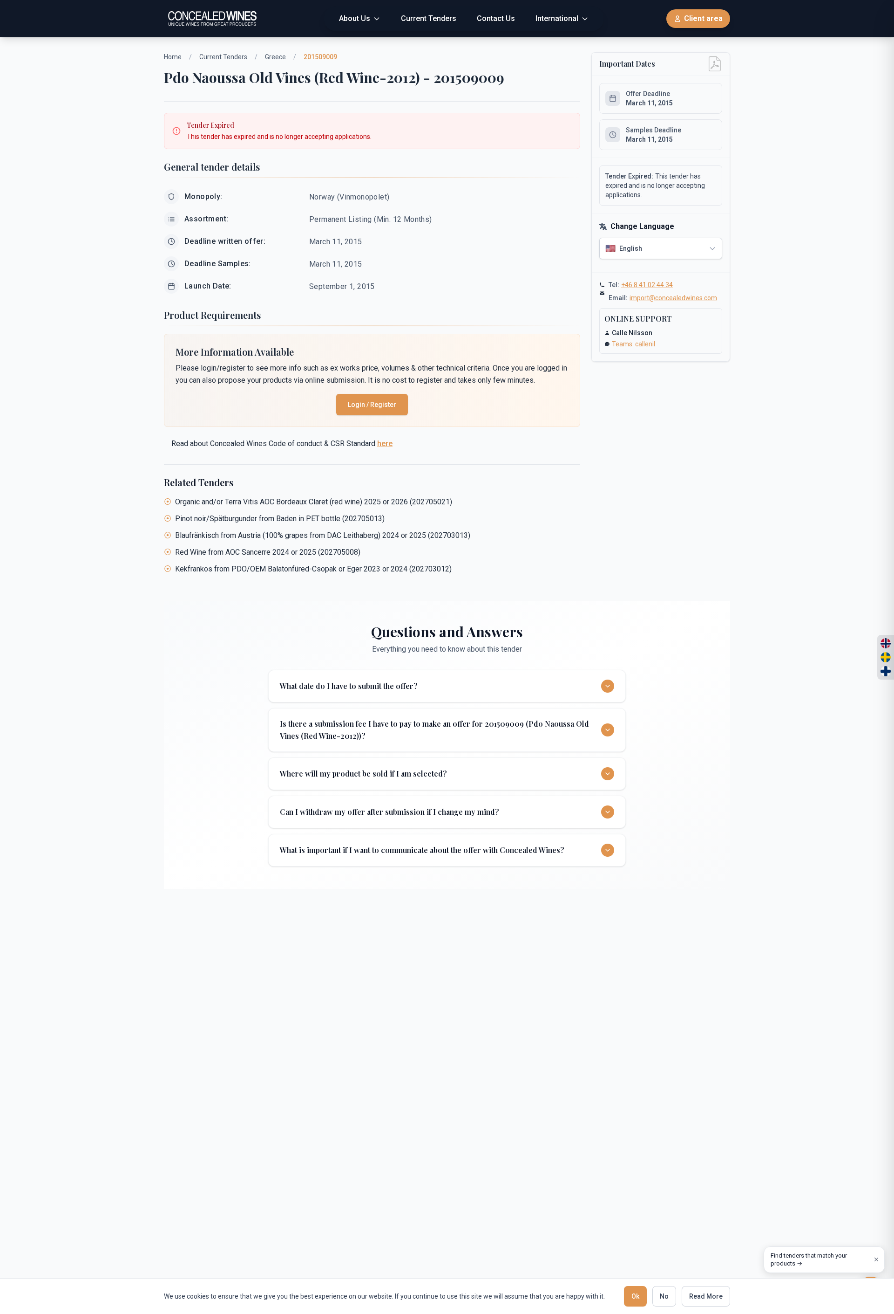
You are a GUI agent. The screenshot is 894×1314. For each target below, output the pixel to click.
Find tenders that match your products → (809, 1259)
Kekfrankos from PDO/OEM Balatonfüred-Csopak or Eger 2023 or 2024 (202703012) (313, 568)
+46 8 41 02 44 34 (647, 285)
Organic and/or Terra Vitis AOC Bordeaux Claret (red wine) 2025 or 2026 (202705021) (313, 501)
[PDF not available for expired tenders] (714, 63)
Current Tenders (223, 57)
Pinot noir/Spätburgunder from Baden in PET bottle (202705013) (280, 518)
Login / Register (372, 404)
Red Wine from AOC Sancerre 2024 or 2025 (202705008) (267, 552)
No (664, 1296)
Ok (635, 1296)
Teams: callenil (633, 344)
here (385, 443)
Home (173, 57)
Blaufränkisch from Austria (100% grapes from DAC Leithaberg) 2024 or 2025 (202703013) (322, 535)
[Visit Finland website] (885, 671)
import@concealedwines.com (673, 298)
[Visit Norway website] (885, 643)
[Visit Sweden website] (885, 657)
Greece (275, 57)
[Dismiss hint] (876, 1259)
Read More (706, 1296)
